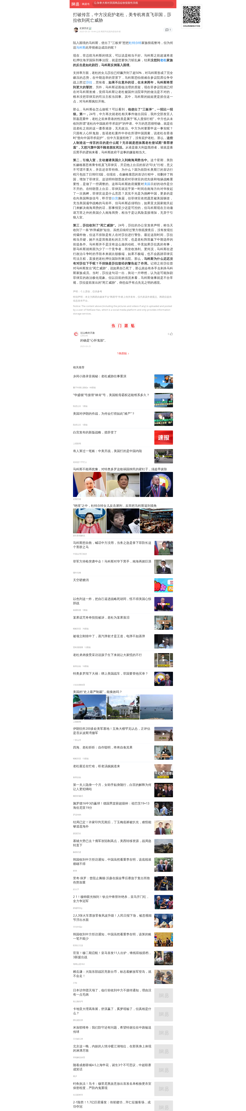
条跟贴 (122, 353)
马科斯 (81, 47)
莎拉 (89, 82)
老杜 (163, 60)
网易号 (86, 4)
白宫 (115, 198)
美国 (147, 184)
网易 (75, 4)
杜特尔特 (135, 43)
